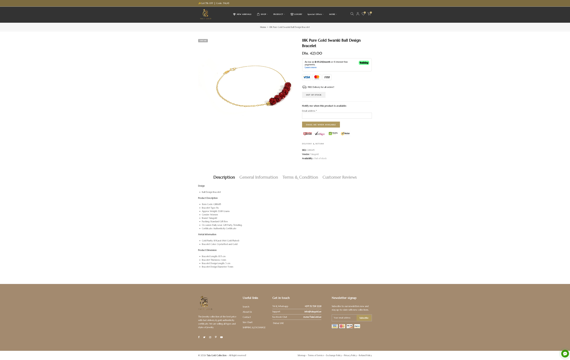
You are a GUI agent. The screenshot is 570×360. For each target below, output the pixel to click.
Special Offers (315, 14)
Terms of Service (316, 355)
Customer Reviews (340, 177)
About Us (247, 312)
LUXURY (298, 14)
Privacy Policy (350, 355)
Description (224, 177)
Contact (247, 317)
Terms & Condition (300, 177)
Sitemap (302, 355)
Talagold (314, 154)
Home (263, 27)
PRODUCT (278, 14)
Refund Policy (365, 355)
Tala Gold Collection (217, 355)
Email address (309, 111)
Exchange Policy (334, 355)
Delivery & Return (313, 144)
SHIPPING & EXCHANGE (254, 327)
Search (246, 306)
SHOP (263, 14)
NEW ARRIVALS (244, 14)
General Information (258, 177)
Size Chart (247, 322)
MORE (332, 14)
